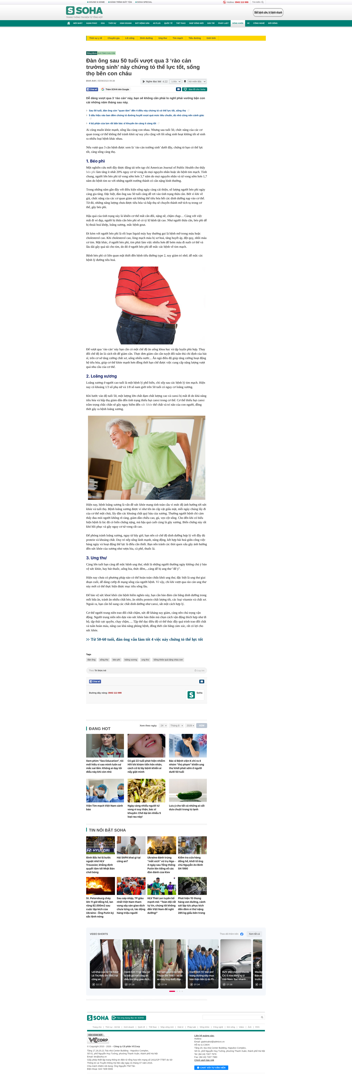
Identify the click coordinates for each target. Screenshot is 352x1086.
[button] (172, 991)
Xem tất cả (254, 934)
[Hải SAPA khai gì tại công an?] (131, 845)
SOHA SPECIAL (144, 2)
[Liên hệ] (201, 681)
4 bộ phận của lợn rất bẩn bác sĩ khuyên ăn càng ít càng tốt (123, 123)
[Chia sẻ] (92, 89)
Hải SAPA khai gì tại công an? (129, 859)
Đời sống (273, 23)
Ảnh (250, 1027)
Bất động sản (142, 23)
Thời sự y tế (95, 38)
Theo (146, 670)
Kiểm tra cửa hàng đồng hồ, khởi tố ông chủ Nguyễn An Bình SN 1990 (190, 863)
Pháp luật (223, 23)
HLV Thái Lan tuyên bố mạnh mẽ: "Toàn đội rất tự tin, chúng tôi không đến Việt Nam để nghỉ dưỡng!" (161, 906)
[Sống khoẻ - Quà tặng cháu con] (145, 53)
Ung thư (162, 38)
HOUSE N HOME (97, 2)
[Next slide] (258, 965)
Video (241, 1027)
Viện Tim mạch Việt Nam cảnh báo (104, 807)
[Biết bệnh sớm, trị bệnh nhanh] (268, 12)
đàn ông (91, 659)
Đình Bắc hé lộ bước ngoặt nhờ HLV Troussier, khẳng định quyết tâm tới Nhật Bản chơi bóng (100, 865)
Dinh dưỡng (146, 38)
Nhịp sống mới (196, 23)
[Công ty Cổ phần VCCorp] (131, 1038)
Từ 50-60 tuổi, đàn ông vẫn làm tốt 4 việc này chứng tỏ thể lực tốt (147, 639)
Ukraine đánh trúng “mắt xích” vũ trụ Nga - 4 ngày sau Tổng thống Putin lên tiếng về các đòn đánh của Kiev (161, 865)
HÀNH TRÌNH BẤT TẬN (121, 2)
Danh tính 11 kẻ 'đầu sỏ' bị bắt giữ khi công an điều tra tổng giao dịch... (137, 976)
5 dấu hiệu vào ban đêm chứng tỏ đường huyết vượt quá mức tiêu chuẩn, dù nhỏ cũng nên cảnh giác (146, 115)
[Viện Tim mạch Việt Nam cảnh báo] (105, 790)
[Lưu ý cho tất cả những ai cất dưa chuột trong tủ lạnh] (188, 790)
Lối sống (129, 38)
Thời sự (112, 23)
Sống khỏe (237, 23)
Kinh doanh (126, 23)
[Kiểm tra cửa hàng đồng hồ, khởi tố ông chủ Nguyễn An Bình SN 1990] (192, 845)
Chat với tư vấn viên (212, 1067)
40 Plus (157, 23)
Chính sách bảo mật (204, 1060)
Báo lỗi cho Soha (197, 89)
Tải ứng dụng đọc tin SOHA (130, 1018)
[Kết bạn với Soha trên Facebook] (191, 695)
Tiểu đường (195, 38)
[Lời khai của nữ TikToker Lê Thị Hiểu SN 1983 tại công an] (105, 964)
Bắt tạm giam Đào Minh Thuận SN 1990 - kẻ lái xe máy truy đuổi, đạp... (170, 976)
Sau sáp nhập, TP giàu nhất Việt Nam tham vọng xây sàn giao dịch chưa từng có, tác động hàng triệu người (131, 906)
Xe (248, 23)
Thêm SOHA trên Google (117, 89)
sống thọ (104, 659)
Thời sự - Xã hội (112, 1027)
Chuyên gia (114, 38)
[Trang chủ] (84, 12)
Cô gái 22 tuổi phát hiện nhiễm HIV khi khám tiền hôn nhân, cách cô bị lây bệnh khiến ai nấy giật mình (146, 766)
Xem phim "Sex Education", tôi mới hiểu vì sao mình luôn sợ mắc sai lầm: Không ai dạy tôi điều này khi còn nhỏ (104, 766)
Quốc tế (168, 23)
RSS (257, 1027)
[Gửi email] (178, 89)
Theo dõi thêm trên (229, 934)
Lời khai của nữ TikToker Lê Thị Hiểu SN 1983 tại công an (105, 976)
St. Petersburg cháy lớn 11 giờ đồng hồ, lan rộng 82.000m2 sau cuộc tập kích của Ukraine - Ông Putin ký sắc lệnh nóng (100, 907)
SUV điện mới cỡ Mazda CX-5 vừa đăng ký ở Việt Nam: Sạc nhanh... (235, 976)
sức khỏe (146, 404)
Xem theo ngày (148, 725)
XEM (201, 725)
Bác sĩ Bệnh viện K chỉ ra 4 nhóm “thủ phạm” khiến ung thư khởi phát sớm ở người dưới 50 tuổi (186, 766)
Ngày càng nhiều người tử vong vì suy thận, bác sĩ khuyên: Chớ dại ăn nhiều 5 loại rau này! (144, 811)
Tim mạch (178, 38)
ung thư (145, 659)
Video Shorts (99, 934)
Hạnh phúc (91, 23)
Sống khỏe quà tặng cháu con (168, 659)
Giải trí (210, 23)
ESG (103, 23)
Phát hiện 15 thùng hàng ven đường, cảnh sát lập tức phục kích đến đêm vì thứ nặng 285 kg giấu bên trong (192, 906)
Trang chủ (97, 1027)
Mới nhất (77, 23)
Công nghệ (259, 23)
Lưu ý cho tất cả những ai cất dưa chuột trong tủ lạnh (187, 807)
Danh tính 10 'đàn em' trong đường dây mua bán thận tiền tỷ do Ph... (203, 976)
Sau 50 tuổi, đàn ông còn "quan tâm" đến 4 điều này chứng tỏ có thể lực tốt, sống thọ (138, 110)
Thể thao (181, 23)
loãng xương (131, 659)
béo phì (91, 172)
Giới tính (211, 38)
